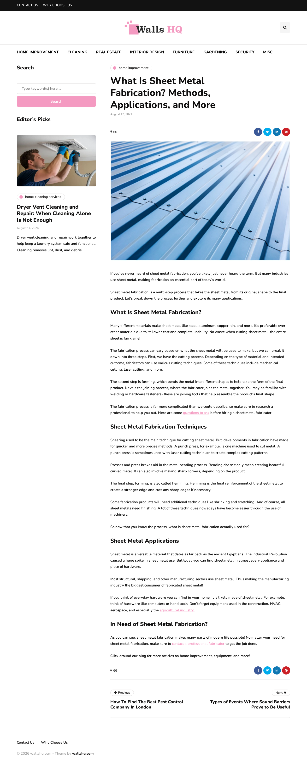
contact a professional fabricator (198, 643)
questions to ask (196, 412)
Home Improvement (38, 52)
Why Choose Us (57, 5)
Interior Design (147, 52)
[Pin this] (286, 132)
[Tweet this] (267, 132)
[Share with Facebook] (258, 132)
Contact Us (27, 5)
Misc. (268, 52)
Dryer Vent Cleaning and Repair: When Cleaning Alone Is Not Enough (54, 213)
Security (245, 52)
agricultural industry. (177, 610)
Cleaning (77, 52)
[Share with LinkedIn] (277, 132)
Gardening (215, 52)
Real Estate (108, 52)
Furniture (184, 52)
